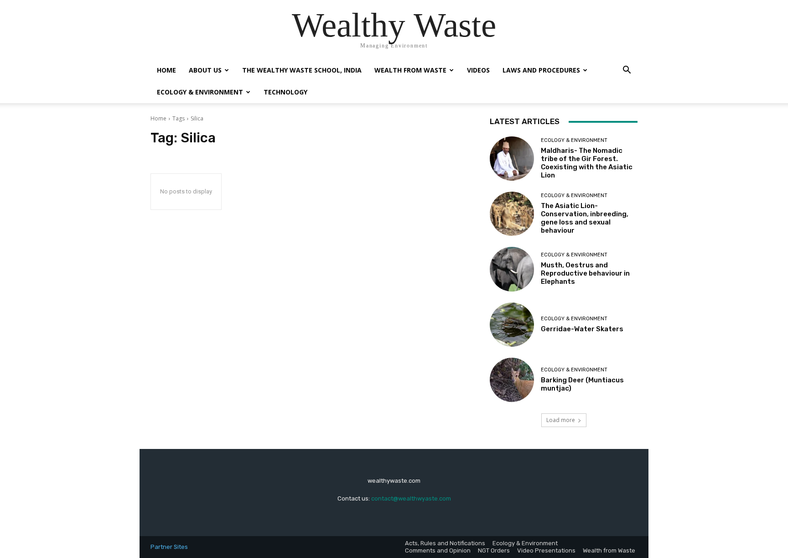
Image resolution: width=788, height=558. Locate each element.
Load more (560, 420)
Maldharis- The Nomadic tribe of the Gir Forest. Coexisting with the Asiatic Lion (586, 162)
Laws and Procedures (541, 70)
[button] (627, 71)
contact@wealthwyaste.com (411, 498)
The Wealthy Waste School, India (302, 70)
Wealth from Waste (410, 70)
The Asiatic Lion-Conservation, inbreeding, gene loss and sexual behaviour (584, 218)
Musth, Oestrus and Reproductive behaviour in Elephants (585, 273)
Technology (285, 92)
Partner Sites (169, 546)
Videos (478, 70)
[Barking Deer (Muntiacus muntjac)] (512, 380)
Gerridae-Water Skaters (582, 329)
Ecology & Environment (200, 92)
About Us (205, 70)
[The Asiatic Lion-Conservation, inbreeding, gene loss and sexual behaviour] (512, 214)
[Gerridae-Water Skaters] (512, 324)
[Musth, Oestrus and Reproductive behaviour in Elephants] (512, 269)
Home (166, 70)
